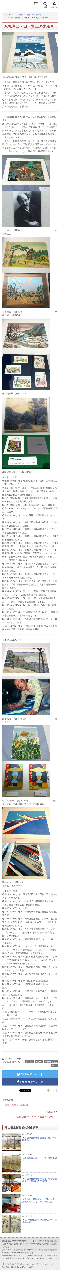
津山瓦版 (9, 5)
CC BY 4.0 (33, 1258)
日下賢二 (29, 1062)
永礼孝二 (39, 1062)
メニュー (36, 7)
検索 (45, 7)
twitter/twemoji (36, 1255)
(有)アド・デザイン (44, 1264)
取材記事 (19, 14)
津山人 (54, 1065)
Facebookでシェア (31, 1082)
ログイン (54, 7)
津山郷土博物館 (14, 17)
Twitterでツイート (31, 1074)
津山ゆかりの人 (51, 1062)
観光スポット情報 (33, 14)
